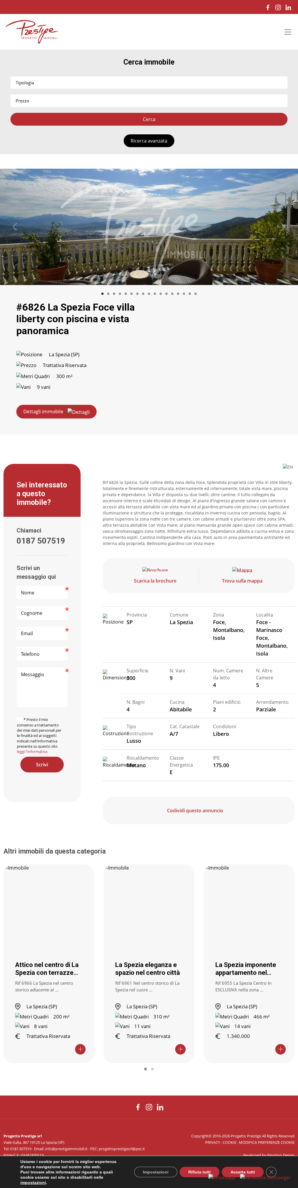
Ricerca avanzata (149, 141)
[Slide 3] (114, 294)
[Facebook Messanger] (265, 1177)
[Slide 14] (178, 294)
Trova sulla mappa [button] (242, 581)
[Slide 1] (102, 294)
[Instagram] (278, 6)
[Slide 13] (172, 294)
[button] (145, 1069)
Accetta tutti (242, 1172)
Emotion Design (281, 1155)
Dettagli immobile (43, 411)
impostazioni (33, 1182)
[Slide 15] (184, 294)
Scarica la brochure (155, 581)
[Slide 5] (126, 294)
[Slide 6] (131, 294)
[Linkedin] (288, 6)
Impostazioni (155, 1172)
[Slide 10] (155, 294)
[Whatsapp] (221, 1177)
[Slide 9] (149, 294)
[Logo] (32, 32)
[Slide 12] (166, 294)
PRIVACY (212, 1142)
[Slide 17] (195, 294)
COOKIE (229, 1142)
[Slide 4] (120, 294)
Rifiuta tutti (199, 1172)
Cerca (149, 119)
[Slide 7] (137, 294)
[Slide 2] (108, 294)
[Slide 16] (190, 294)
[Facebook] (268, 6)
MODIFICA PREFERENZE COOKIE (267, 1142)
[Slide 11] (160, 294)
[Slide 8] (143, 294)
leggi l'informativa (32, 751)
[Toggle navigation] (287, 32)
